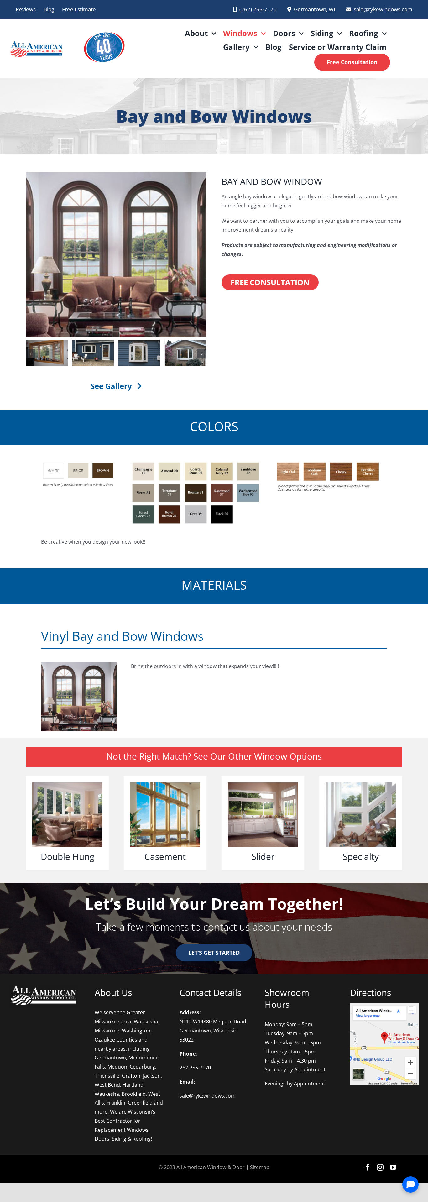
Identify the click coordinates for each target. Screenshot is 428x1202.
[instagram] (380, 1167)
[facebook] (367, 1167)
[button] (30, 353)
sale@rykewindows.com (208, 1095)
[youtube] (393, 1167)
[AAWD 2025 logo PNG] (103, 27)
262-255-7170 (195, 1067)
